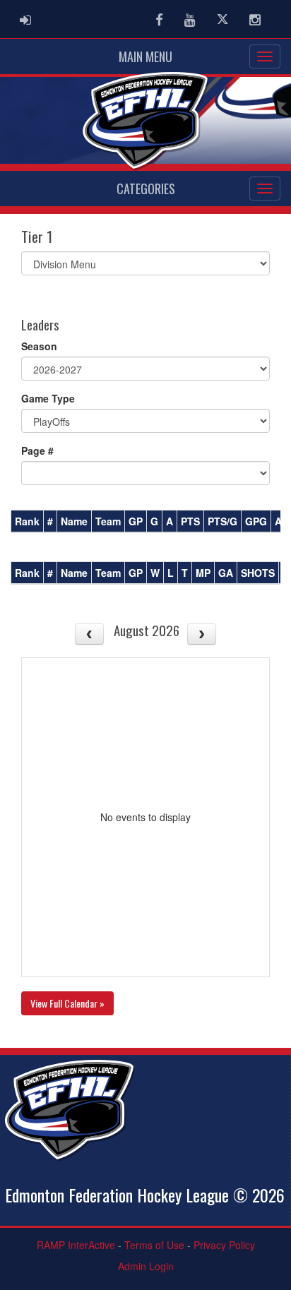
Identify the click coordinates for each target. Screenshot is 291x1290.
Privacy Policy (224, 1245)
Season (39, 346)
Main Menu (145, 56)
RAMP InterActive (76, 1245)
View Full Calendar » (67, 1003)
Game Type (48, 398)
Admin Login (146, 1266)
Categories (146, 188)
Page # (37, 450)
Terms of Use (154, 1245)
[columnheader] (27, 521)
